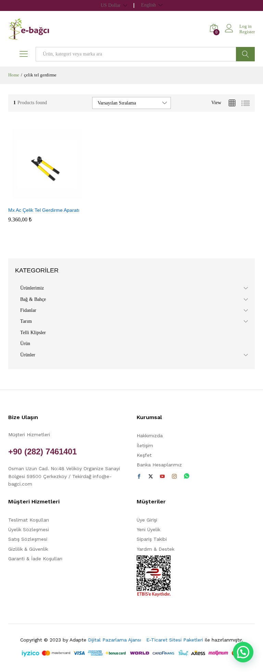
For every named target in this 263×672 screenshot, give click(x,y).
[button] (39, 199)
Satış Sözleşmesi (27, 539)
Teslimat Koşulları (28, 520)
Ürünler (27, 354)
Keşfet (144, 455)
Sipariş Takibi (152, 539)
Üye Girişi (147, 520)
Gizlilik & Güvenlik (28, 549)
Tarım (26, 321)
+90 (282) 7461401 (42, 451)
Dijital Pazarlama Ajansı (116, 640)
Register (247, 31)
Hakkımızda (150, 435)
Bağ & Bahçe (33, 299)
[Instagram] (174, 476)
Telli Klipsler (33, 332)
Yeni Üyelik (148, 529)
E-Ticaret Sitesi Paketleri (174, 640)
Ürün (25, 343)
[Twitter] (150, 476)
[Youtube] (162, 476)
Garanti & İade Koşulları (35, 558)
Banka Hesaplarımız (159, 464)
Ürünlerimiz (32, 288)
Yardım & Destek (155, 549)
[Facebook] (139, 476)
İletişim (145, 445)
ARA (245, 54)
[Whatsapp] (186, 476)
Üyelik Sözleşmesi (28, 529)
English (148, 5)
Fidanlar (28, 310)
